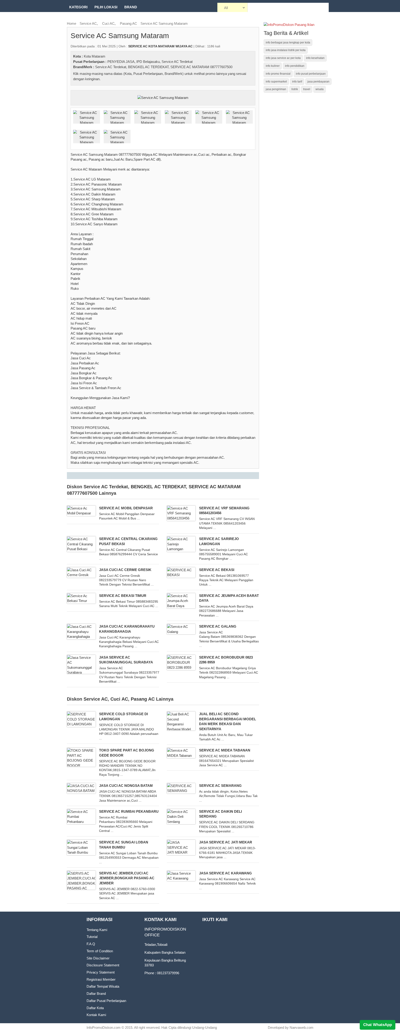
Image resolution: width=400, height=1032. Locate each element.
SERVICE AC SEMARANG (220, 786)
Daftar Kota (95, 1008)
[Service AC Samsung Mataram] (163, 97)
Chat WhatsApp (377, 1025)
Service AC (88, 23)
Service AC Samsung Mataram (164, 23)
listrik (294, 89)
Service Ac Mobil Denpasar (126, 508)
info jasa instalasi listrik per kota (286, 50)
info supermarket (276, 81)
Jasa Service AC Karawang (225, 873)
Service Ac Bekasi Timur (122, 596)
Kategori (78, 7)
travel (306, 89)
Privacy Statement (101, 972)
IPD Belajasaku (148, 62)
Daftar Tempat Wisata (103, 986)
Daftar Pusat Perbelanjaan (106, 1001)
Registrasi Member (101, 979)
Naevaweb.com (301, 1027)
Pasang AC (128, 23)
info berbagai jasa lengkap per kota (288, 42)
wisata (320, 89)
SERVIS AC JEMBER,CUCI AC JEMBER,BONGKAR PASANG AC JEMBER (126, 878)
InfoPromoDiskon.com (104, 1027)
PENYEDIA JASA (120, 62)
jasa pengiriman (276, 89)
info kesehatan (315, 58)
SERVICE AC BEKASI (216, 570)
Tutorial (92, 937)
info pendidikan (294, 65)
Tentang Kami (97, 930)
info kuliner (273, 65)
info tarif (297, 81)
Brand (130, 7)
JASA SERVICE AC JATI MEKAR (225, 842)
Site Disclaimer (98, 958)
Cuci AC (108, 23)
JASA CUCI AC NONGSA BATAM (126, 786)
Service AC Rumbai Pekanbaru (129, 811)
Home (71, 23)
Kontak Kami (96, 1015)
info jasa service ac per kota (283, 58)
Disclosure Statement (103, 965)
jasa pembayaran (318, 81)
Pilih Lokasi (105, 7)
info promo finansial (278, 73)
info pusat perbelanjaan (311, 73)
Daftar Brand (96, 993)
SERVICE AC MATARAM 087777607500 (201, 67)
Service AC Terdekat (177, 62)
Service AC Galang (217, 626)
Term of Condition (100, 951)
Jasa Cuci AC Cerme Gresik (125, 570)
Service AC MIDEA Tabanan (224, 750)
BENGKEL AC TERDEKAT (148, 67)
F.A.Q (91, 944)
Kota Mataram (94, 56)
